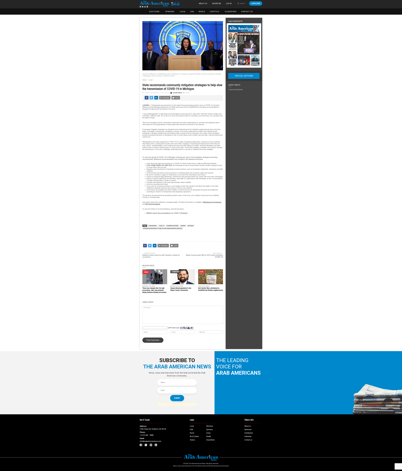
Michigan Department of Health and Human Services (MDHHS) (162, 228)
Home (144, 80)
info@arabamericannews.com (150, 441)
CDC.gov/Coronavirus (152, 204)
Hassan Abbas (177, 93)
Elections (154, 11)
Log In (228, 3)
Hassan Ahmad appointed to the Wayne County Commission (180, 289)
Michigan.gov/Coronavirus (212, 202)
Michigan (190, 225)
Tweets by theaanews (235, 89)
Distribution (248, 433)
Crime (208, 433)
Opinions (169, 11)
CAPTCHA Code (173, 328)
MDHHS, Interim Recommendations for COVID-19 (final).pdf (167, 213)
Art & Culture (194, 436)
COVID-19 (161, 225)
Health (208, 436)
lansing (183, 225)
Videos (192, 440)
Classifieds (230, 11)
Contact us (247, 11)
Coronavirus (152, 225)
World (202, 11)
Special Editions (244, 76)
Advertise (216, 3)
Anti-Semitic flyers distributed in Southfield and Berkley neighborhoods (210, 289)
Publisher (247, 436)
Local (183, 11)
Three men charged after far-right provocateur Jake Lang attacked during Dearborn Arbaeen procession (154, 290)
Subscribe (255, 3)
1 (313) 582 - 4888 (146, 435)
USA (192, 11)
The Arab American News (197, 463)
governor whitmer (172, 225)
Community (175, 272)
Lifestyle (214, 11)
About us (203, 3)
